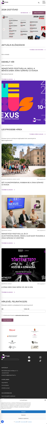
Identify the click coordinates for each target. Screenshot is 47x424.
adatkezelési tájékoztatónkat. (22, 315)
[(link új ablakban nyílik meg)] (29, 357)
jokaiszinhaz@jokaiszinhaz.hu (9, 375)
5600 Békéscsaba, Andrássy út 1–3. (10, 370)
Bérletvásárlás (39, 13)
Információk (24, 12)
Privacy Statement (24, 421)
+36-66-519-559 (5, 373)
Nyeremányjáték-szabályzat (8, 396)
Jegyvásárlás (5, 382)
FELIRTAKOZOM (7, 320)
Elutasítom (23, 415)
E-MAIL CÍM (26, 309)
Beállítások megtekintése (23, 418)
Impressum (30, 421)
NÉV (2, 309)
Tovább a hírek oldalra (36, 134)
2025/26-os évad (5, 388)
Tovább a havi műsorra (36, 49)
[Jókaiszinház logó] (5, 2)
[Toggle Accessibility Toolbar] (2, 421)
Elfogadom (23, 411)
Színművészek (5, 385)
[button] (45, 400)
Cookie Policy (17, 421)
